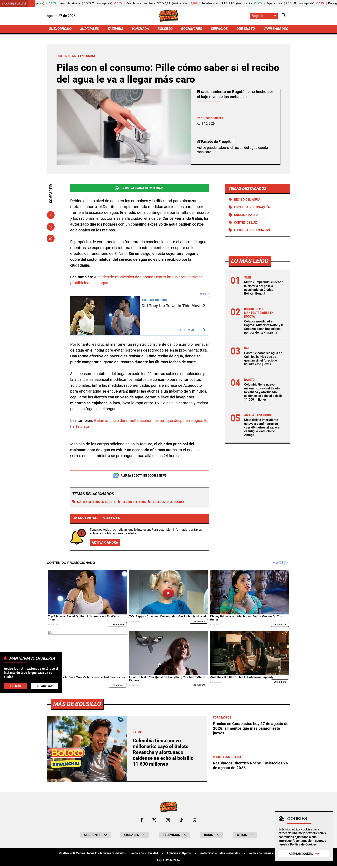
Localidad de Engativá (252, 230)
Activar (15, 685)
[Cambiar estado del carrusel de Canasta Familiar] (31, 3)
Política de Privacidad (144, 853)
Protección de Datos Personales (220, 853)
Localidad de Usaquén (252, 207)
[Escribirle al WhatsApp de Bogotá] (194, 820)
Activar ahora (105, 542)
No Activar (44, 686)
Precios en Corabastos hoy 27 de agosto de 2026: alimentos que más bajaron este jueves (250, 728)
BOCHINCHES (191, 29)
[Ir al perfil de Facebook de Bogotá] (142, 820)
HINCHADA (140, 29)
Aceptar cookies (301, 854)
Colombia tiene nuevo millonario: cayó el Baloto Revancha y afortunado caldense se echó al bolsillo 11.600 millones (263, 392)
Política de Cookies (303, 844)
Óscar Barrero (213, 118)
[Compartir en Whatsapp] (51, 238)
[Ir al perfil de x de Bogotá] (154, 820)
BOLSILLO (165, 29)
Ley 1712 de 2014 (168, 860)
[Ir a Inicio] (168, 16)
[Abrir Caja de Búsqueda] (284, 16)
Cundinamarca (246, 215)
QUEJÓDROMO (60, 29)
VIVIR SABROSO (275, 29)
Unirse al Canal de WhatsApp (142, 188)
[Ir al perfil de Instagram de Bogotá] (168, 820)
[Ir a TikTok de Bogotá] (181, 820)
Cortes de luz (245, 222)
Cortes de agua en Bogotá (96, 502)
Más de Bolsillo (77, 704)
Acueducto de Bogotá (168, 502)
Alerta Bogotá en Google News (144, 475)
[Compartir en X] (51, 227)
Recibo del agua (134, 502)
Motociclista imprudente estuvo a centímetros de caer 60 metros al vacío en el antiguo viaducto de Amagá (262, 427)
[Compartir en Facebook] (51, 215)
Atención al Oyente (179, 853)
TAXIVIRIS (115, 29)
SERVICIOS (219, 29)
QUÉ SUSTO (245, 29)
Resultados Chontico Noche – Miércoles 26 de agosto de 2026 (250, 765)
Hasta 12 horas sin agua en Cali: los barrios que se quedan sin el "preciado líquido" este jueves (263, 358)
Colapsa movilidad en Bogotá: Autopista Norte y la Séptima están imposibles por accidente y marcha (264, 327)
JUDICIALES (89, 29)
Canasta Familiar (14, 3)
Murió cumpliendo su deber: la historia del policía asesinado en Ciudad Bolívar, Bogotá (264, 287)
